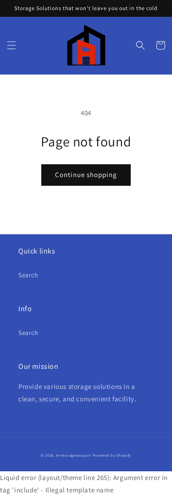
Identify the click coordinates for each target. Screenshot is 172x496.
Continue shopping (86, 174)
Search (28, 275)
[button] (11, 45)
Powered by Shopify (112, 455)
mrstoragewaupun (73, 455)
